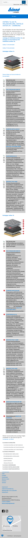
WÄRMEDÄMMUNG (8, 458)
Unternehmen (5, 472)
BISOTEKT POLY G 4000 (12, 340)
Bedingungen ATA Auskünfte (9, 490)
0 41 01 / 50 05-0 (6, 501)
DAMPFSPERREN (8, 460)
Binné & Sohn (16, 4)
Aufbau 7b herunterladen (8, 48)
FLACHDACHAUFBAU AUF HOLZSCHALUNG (14, 447)
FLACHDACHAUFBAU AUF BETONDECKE (13, 445)
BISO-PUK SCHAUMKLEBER (13, 146)
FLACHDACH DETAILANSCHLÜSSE (11, 467)
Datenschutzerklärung (7, 488)
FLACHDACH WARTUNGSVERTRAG (11, 469)
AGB (3, 473)
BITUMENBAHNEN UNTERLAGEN (11, 456)
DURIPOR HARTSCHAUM (12, 290)
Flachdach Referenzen (9, 465)
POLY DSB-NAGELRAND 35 (13, 89)
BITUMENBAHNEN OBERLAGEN (11, 454)
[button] (2, 535)
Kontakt (4, 475)
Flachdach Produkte (9, 451)
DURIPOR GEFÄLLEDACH (12, 129)
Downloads (5, 477)
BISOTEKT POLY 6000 (11, 181)
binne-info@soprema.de (8, 503)
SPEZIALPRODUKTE (8, 463)
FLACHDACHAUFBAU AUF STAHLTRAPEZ (13, 449)
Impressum (5, 487)
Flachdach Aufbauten (9, 442)
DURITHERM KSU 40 (11, 156)
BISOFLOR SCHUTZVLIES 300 (13, 401)
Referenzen (5, 492)
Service (25, 4)
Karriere (21, 4)
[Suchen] (24, 2)
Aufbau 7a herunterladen (8, 44)
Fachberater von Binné (8, 439)
